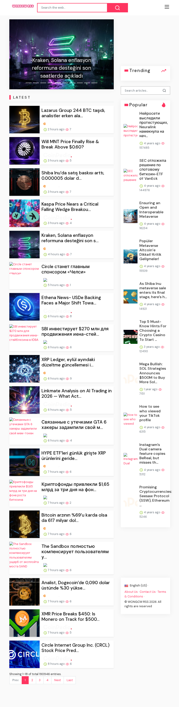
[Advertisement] (145, 42)
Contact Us (148, 592)
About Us (131, 592)
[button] (17, 54)
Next (57, 680)
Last (70, 680)
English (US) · (138, 585)
